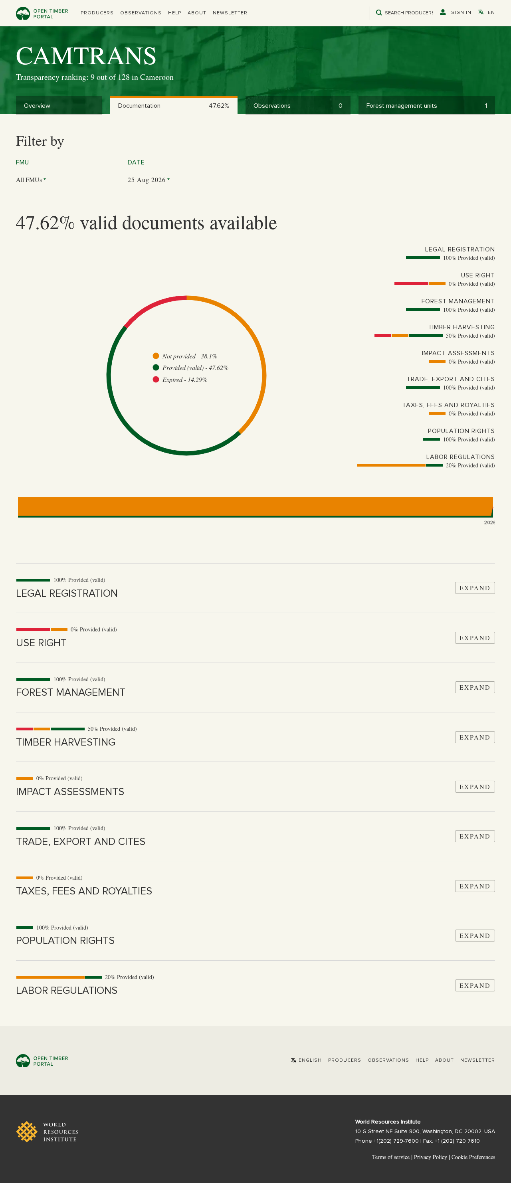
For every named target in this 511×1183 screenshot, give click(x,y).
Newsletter (230, 13)
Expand (475, 588)
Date (136, 162)
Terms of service (391, 1157)
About (197, 13)
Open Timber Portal (42, 13)
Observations (141, 13)
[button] (97, 13)
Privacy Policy (430, 1157)
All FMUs (29, 179)
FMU (22, 162)
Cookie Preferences (473, 1157)
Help (174, 13)
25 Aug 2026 (147, 179)
